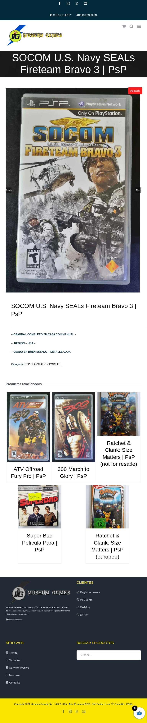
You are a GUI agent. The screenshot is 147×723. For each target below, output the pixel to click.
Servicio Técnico (18, 667)
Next (138, 190)
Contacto (14, 682)
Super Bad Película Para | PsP (39, 543)
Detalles (28, 427)
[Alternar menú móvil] (139, 26)
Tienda (12, 652)
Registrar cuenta (89, 592)
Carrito (83, 614)
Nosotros (14, 675)
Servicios (14, 660)
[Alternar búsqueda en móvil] (131, 26)
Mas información (15, 620)
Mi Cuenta (85, 599)
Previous (8, 190)
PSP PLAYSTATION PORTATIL (43, 364)
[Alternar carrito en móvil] (124, 26)
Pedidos (84, 607)
